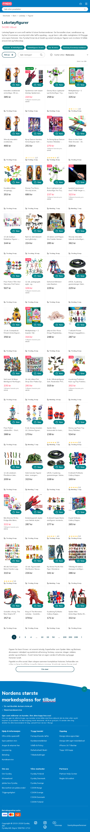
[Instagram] (45, 823)
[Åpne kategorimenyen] (86, 4)
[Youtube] (54, 823)
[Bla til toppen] (84, 689)
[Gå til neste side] (81, 637)
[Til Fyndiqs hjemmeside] (7, 4)
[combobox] (45, 9)
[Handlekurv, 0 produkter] (80, 4)
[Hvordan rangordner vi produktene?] (51, 55)
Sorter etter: (59, 55)
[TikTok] (35, 823)
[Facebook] (45, 827)
